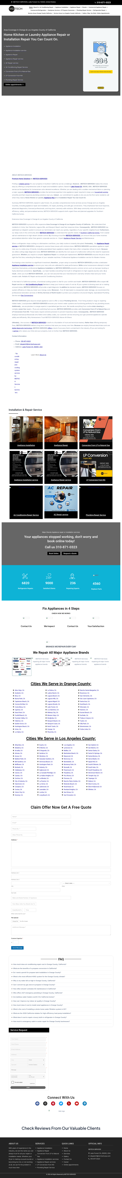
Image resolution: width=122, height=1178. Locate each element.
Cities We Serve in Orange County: (61, 683)
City (12, 886)
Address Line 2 (15, 879)
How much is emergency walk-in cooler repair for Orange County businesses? (41, 1021)
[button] (14, 667)
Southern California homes (90, 233)
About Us (43, 355)
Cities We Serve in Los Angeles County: (61, 738)
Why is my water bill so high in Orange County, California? (34, 981)
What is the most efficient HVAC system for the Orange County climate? (39, 976)
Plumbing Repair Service (96, 515)
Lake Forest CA (76, 186)
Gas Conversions (27, 295)
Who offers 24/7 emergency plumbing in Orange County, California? (37, 993)
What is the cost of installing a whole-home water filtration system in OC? (39, 1009)
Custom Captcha (17, 938)
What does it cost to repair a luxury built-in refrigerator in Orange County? (40, 1017)
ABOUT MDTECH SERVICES (22, 175)
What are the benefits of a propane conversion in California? (35, 968)
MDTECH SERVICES (40, 179)
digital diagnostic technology (22, 328)
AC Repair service (61, 515)
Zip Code (13, 893)
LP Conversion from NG (95, 480)
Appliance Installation (26, 445)
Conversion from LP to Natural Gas (96, 445)
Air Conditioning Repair (34, 284)
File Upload (14, 918)
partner (16, 331)
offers (50, 328)
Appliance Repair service (61, 480)
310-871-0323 (26, 341)
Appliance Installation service (22, 265)
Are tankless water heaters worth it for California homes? (34, 997)
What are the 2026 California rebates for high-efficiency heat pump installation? (42, 1013)
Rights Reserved (57, 1174)
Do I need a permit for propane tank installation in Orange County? (37, 972)
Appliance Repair (61, 445)
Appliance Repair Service (72, 238)
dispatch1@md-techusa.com (30, 344)
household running (101, 192)
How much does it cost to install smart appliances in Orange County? (38, 1005)
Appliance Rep (49, 198)
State (63, 886)
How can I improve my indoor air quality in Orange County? (34, 1001)
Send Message (17, 948)
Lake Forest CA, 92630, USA (32, 347)
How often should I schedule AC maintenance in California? (34, 989)
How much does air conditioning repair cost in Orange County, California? (39, 964)
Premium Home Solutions (21, 179)
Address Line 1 (15, 873)
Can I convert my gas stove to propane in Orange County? (34, 985)
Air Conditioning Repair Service (26, 515)
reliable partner (24, 184)
